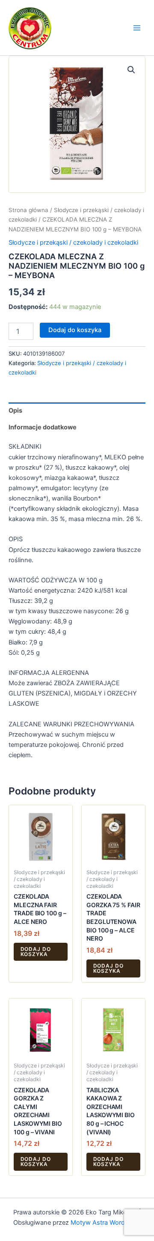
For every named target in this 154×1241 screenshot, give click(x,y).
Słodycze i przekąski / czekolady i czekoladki (73, 242)
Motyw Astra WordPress (106, 1222)
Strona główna (28, 210)
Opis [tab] (15, 410)
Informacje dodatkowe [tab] (43, 427)
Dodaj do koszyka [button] (36, 951)
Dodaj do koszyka (74, 330)
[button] (131, 70)
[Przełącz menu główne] (136, 27)
